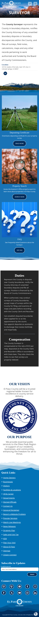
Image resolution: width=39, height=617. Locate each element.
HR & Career (8, 494)
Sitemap (6, 551)
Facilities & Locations (12, 490)
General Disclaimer (11, 510)
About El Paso (9, 546)
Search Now (19, 197)
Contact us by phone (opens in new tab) (12, 588)
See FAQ (19, 250)
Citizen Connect (10, 555)
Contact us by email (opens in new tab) (20, 588)
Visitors (6, 486)
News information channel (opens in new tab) (4, 588)
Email (6, 566)
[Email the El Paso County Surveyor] (5, 73)
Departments (9, 498)
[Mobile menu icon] (35, 4)
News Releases (9, 526)
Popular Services (10, 518)
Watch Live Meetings (12, 522)
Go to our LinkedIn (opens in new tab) (35, 594)
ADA (5, 538)
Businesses (8, 482)
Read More (19, 144)
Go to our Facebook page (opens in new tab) (4, 594)
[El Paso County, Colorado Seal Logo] (19, 606)
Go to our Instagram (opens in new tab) (28, 594)
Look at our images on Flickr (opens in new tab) (35, 588)
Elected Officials (9, 502)
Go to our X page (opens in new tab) (12, 594)
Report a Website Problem (14, 514)
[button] (30, 3)
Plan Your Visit (9, 542)
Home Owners (9, 477)
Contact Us (8, 506)
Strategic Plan (9, 530)
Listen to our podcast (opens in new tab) (27, 588)
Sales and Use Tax (11, 534)
